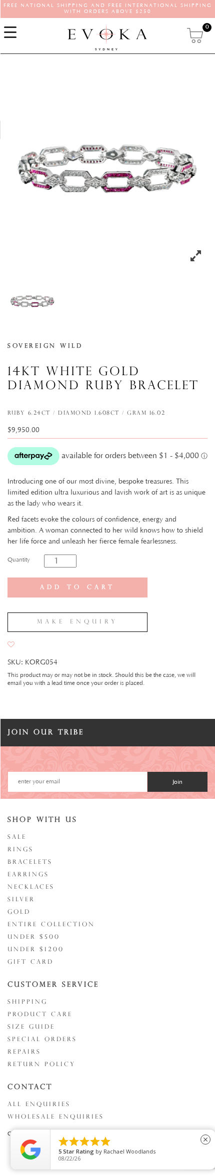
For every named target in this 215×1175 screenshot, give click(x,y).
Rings (21, 850)
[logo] (108, 37)
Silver (21, 900)
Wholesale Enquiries (56, 1117)
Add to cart (77, 587)
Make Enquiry (77, 622)
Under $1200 (36, 950)
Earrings (28, 875)
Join (177, 782)
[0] (196, 35)
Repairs (24, 1052)
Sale (17, 837)
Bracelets (30, 862)
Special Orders (42, 1040)
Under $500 (34, 937)
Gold (19, 912)
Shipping (28, 1002)
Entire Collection (51, 925)
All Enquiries (39, 1105)
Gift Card (31, 962)
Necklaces (31, 887)
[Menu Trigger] (10, 32)
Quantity (19, 560)
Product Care (40, 1015)
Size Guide (31, 1027)
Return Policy (42, 1065)
